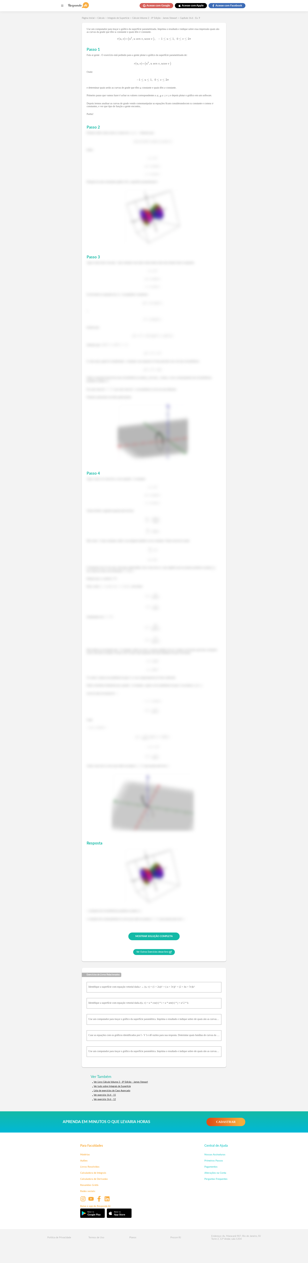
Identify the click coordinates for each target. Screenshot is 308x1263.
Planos (132, 1237)
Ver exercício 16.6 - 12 (105, 1099)
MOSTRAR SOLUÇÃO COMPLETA (154, 936)
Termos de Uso (96, 1237)
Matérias (85, 1154)
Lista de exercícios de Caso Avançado (112, 1091)
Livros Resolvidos (89, 1167)
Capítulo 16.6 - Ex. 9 (190, 18)
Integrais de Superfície (118, 18)
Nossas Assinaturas (214, 1154)
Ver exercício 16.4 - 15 (105, 1095)
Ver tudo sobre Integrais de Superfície (112, 1086)
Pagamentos (211, 1167)
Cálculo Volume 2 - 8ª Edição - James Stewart (154, 18)
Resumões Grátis (89, 1185)
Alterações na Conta (215, 1173)
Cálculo (101, 18)
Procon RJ (175, 1237)
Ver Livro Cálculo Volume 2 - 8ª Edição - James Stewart (121, 1082)
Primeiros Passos (213, 1161)
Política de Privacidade (59, 1237)
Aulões (84, 1161)
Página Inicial (88, 18)
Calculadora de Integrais (93, 1173)
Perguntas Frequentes (215, 1179)
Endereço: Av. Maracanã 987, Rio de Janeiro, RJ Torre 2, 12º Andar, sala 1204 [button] (236, 1237)
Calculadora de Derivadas (94, 1179)
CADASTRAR (226, 1122)
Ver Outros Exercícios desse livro (152, 952)
